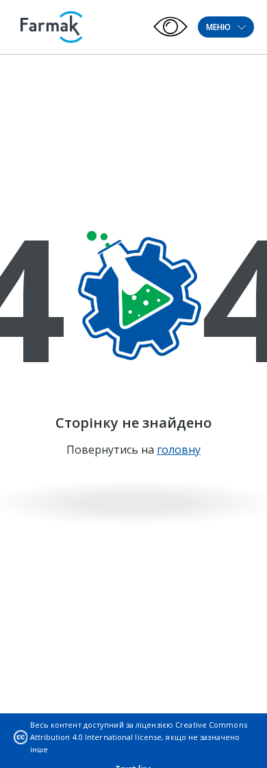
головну (179, 449)
